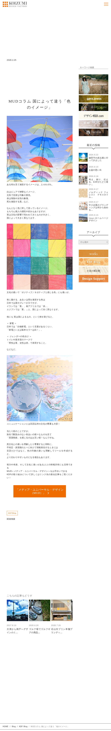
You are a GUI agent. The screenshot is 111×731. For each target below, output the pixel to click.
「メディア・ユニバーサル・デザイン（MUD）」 (40, 491)
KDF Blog (12, 513)
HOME (5, 726)
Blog (14, 726)
